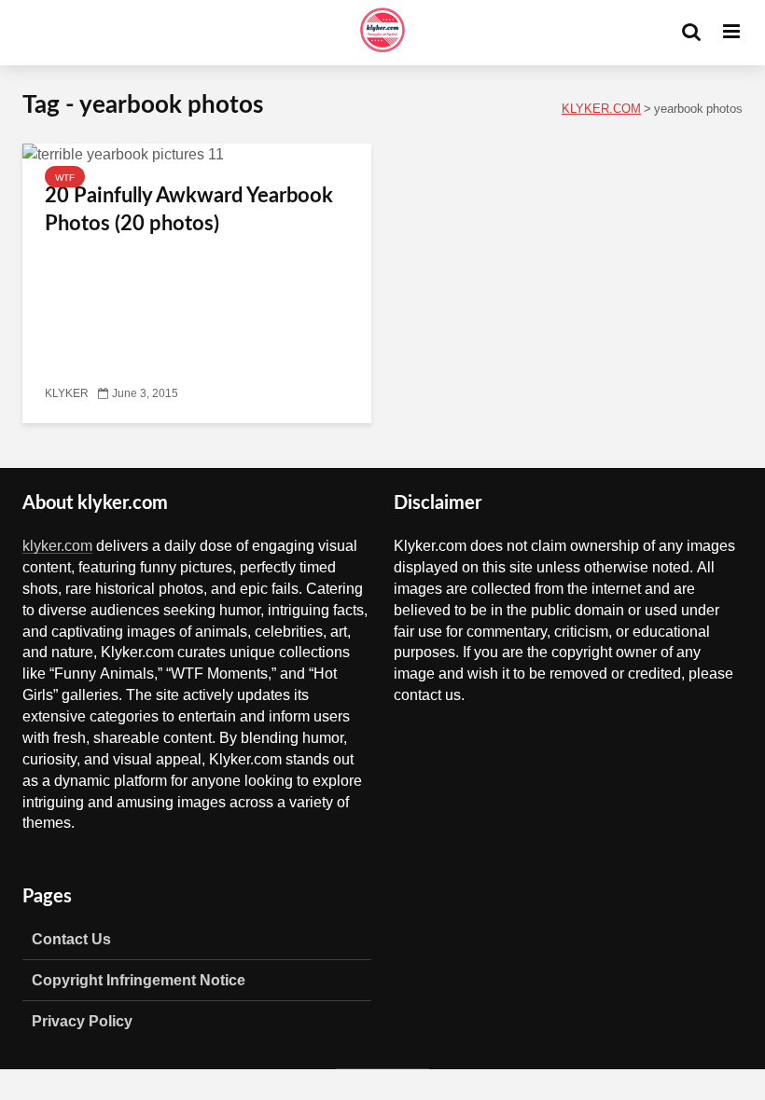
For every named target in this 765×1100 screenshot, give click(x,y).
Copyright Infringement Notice (138, 979)
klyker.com (57, 545)
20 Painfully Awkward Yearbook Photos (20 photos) (189, 210)
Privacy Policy (82, 1020)
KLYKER (67, 393)
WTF (65, 177)
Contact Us (71, 938)
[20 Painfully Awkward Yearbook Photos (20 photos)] (123, 154)
